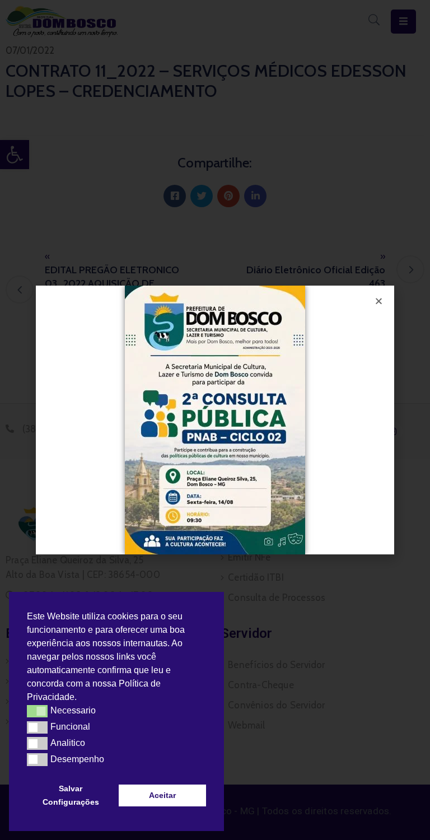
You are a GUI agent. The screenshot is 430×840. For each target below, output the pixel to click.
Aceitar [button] (162, 795)
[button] (80, 698)
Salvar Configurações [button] (71, 795)
